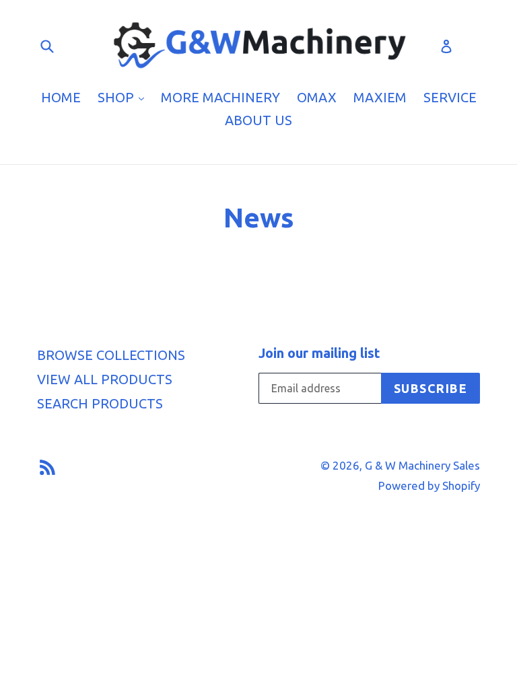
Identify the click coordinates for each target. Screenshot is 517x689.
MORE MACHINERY (220, 97)
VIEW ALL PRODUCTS (104, 379)
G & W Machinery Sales (422, 465)
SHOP (124, 97)
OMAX (317, 97)
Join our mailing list (319, 353)
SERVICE (450, 97)
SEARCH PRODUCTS (100, 403)
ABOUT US (258, 120)
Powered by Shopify (429, 485)
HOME (61, 97)
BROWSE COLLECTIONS (111, 355)
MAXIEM (380, 97)
